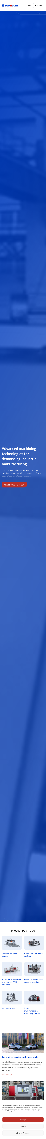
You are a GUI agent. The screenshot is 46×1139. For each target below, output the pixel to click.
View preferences (23, 1133)
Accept (23, 1119)
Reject (23, 1126)
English (38, 5)
